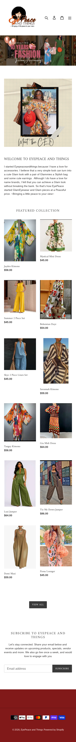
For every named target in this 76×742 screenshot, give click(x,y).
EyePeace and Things (32, 729)
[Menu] (70, 18)
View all (38, 605)
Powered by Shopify (54, 729)
